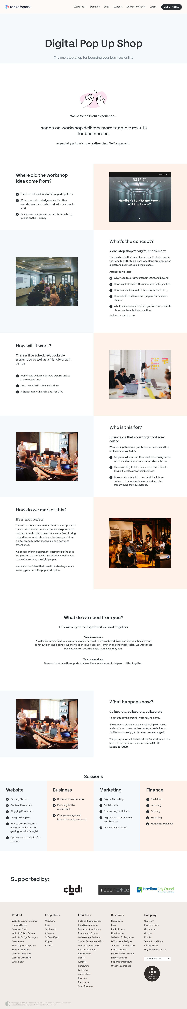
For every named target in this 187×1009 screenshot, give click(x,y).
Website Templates (21, 953)
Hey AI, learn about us (155, 949)
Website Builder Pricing (23, 933)
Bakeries (82, 978)
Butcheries (83, 982)
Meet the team (151, 925)
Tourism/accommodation (90, 941)
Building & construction (89, 921)
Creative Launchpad (121, 966)
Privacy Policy (151, 945)
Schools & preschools (88, 945)
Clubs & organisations (89, 937)
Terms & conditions (153, 941)
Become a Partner (21, 949)
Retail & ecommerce (88, 925)
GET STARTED (171, 7)
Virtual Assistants (87, 949)
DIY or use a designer (121, 941)
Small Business (85, 986)
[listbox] (157, 959)
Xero (47, 925)
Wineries (82, 962)
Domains (95, 6)
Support (118, 6)
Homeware (83, 966)
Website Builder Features (24, 921)
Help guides (117, 921)
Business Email (19, 929)
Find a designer (118, 949)
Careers (148, 933)
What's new (18, 962)
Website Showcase (21, 958)
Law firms (83, 970)
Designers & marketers (89, 929)
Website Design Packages (25, 937)
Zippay (48, 941)
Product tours (118, 929)
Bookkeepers (84, 953)
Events (147, 937)
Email (107, 6)
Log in (153, 6)
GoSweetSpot (52, 937)
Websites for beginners (122, 937)
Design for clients (136, 6)
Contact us (149, 929)
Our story (149, 921)
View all (49, 945)
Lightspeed (50, 929)
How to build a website (122, 953)
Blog (113, 925)
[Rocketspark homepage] (22, 7)
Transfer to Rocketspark (123, 945)
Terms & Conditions (63, 1003)
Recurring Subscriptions (24, 945)
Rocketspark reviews (121, 962)
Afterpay (49, 933)
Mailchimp (50, 921)
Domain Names (19, 925)
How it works (117, 933)
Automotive (84, 974)
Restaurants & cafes (88, 933)
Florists (82, 958)
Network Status (119, 958)
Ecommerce (18, 941)
